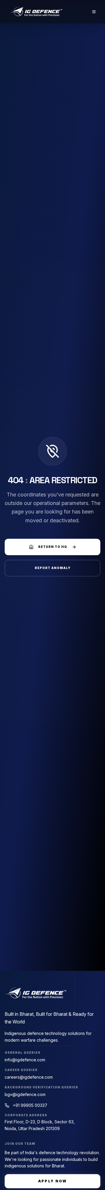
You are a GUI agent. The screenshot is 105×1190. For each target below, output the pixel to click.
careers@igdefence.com (29, 1077)
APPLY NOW (52, 1181)
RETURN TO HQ (52, 546)
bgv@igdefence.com (25, 1094)
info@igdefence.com (25, 1059)
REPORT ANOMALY (53, 568)
